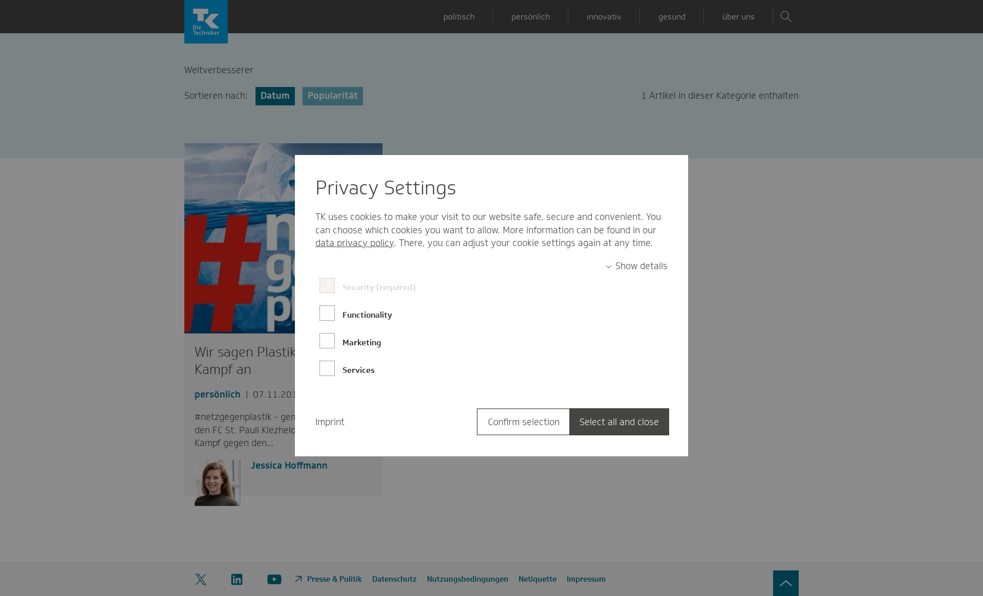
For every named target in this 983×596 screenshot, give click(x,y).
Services (359, 370)
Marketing (362, 342)
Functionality (367, 315)
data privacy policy (354, 243)
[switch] (636, 266)
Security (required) (379, 287)
